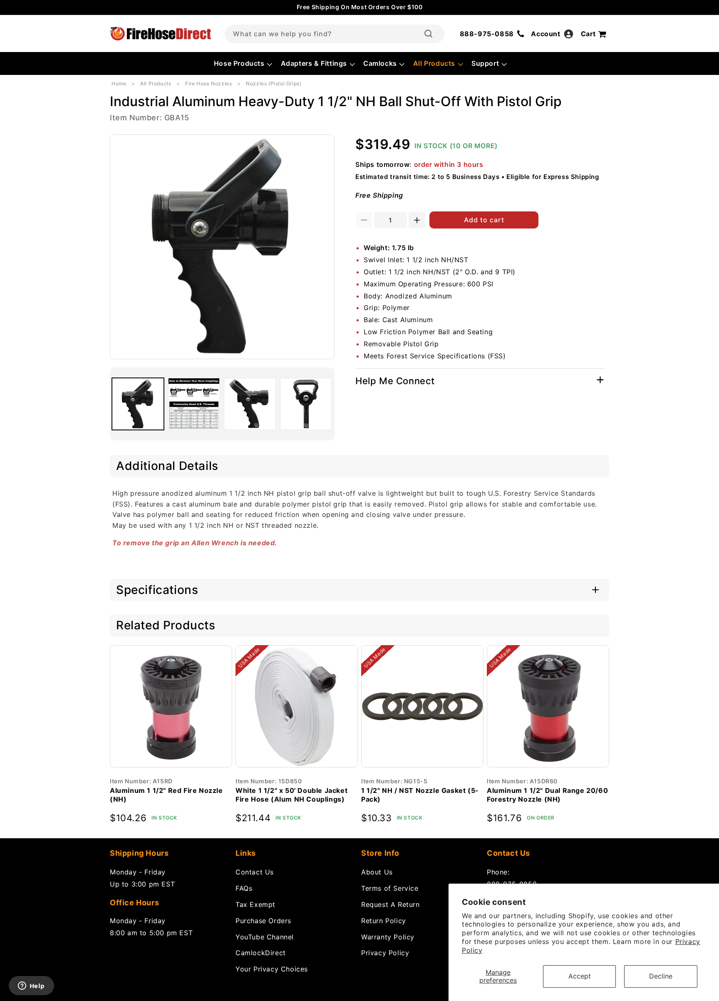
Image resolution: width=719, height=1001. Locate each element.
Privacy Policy (385, 953)
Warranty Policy (387, 937)
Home (119, 83)
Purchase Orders (263, 921)
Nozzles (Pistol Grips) (273, 83)
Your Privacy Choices (272, 969)
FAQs (244, 888)
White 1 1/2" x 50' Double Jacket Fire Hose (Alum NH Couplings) (291, 794)
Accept (579, 976)
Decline (660, 976)
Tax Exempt (255, 904)
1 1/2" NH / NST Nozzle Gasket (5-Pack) (420, 794)
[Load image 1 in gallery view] (138, 404)
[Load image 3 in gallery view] (250, 404)
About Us (377, 872)
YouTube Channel (265, 937)
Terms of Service (390, 888)
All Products (155, 83)
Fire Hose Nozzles (208, 83)
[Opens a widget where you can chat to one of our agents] (31, 986)
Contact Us (255, 872)
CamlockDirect (261, 953)
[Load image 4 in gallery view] (306, 404)
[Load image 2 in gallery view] (194, 404)
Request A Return (390, 904)
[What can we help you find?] (428, 34)
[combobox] (334, 34)
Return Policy (383, 921)
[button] (242, 63)
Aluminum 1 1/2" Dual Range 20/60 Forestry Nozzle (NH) (547, 794)
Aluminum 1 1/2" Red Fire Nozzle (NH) (166, 794)
